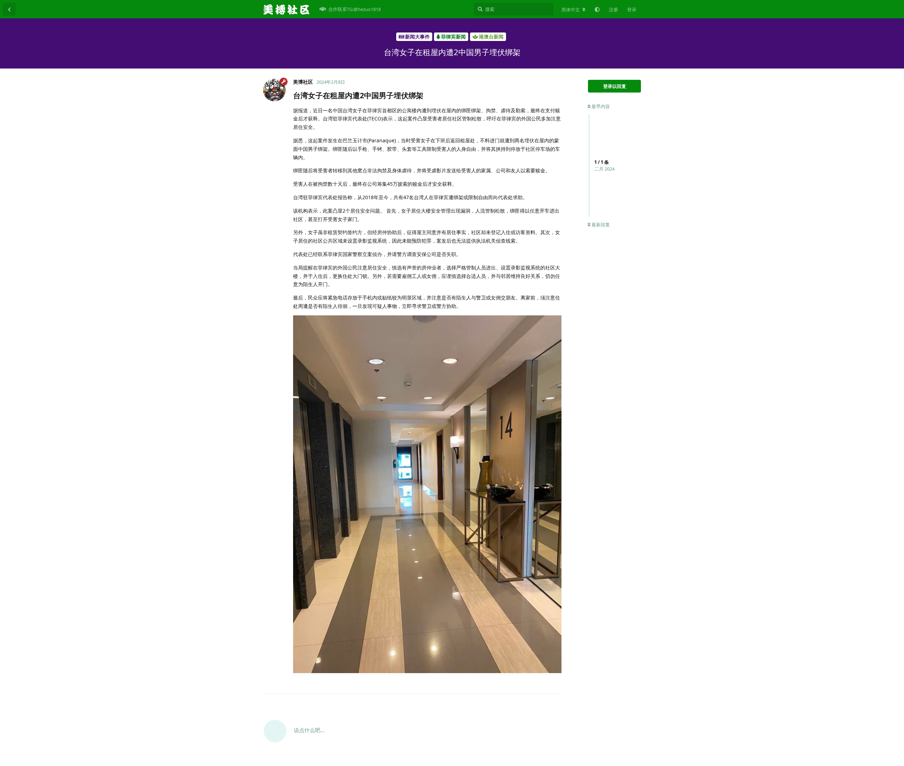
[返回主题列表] (9, 9)
